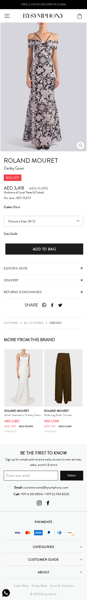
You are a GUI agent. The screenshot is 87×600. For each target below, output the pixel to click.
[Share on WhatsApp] (44, 305)
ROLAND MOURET (31, 160)
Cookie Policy (21, 585)
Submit (72, 475)
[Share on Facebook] (52, 305)
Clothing (11, 322)
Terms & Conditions (62, 585)
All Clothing (34, 322)
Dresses (55, 322)
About (44, 572)
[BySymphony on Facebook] (48, 502)
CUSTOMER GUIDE (43, 559)
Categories (43, 546)
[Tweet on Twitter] (60, 305)
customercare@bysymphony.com (41, 487)
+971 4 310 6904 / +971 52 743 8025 (41, 494)
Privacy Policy (39, 585)
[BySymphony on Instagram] (39, 502)
